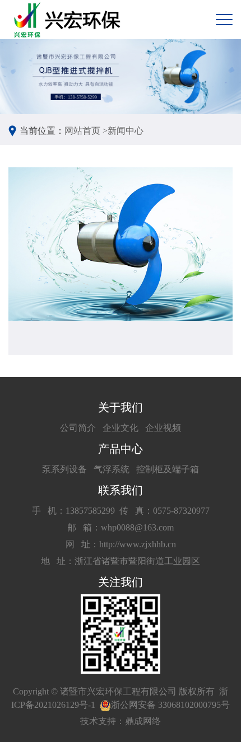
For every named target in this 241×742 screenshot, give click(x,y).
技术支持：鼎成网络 (120, 721)
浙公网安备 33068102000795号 (170, 705)
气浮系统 (111, 469)
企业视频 (163, 428)
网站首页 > (86, 130)
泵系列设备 (64, 469)
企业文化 (120, 428)
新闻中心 (125, 130)
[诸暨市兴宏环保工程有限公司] (68, 19)
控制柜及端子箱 (167, 469)
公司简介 (78, 428)
